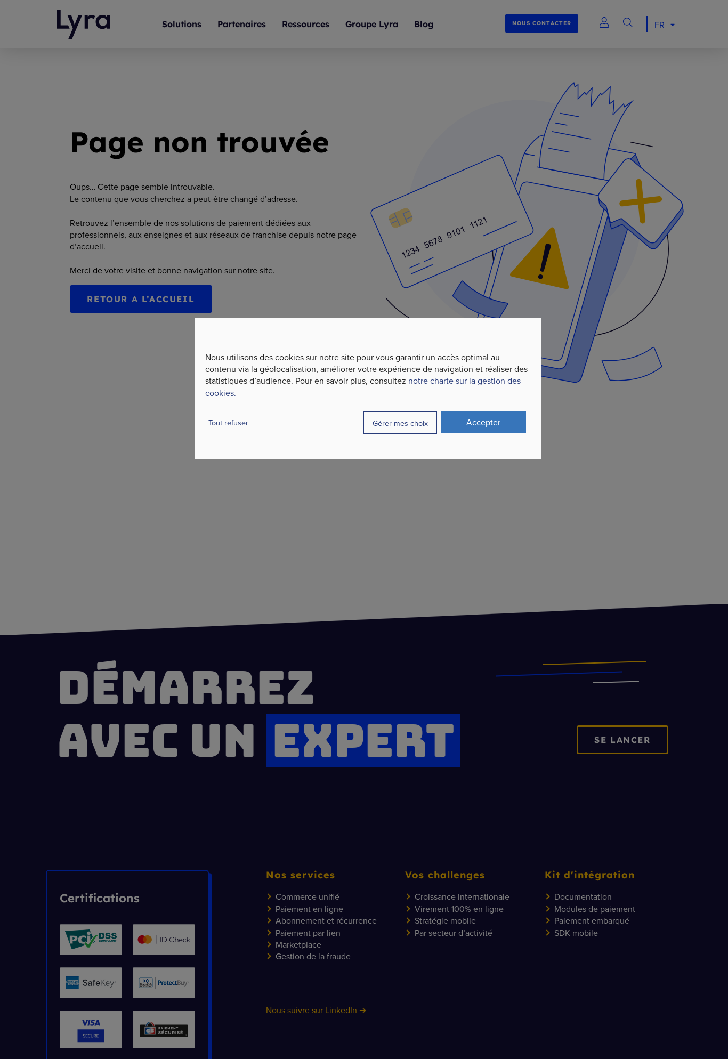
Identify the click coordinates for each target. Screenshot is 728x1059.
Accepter (483, 421)
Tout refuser (228, 421)
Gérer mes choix (400, 423)
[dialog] (368, 388)
